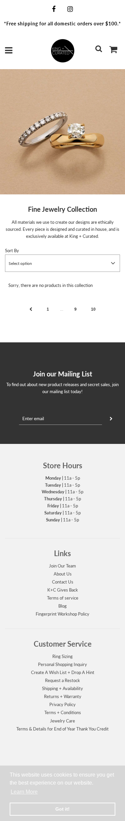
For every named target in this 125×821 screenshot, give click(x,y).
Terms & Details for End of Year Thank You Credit (62, 728)
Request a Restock (62, 680)
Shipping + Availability (62, 688)
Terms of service (62, 598)
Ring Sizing (62, 656)
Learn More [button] (24, 792)
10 (93, 309)
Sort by (12, 250)
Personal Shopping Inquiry (62, 664)
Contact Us (62, 582)
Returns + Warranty (62, 696)
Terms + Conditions (62, 712)
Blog (62, 606)
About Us (63, 574)
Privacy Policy (62, 704)
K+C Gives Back (62, 590)
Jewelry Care (62, 720)
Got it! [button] (62, 809)
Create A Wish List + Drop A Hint (62, 672)
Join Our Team (62, 565)
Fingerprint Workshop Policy (62, 614)
